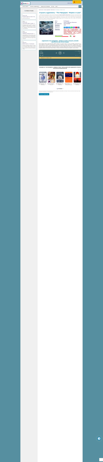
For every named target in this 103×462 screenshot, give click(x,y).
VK (78, 27)
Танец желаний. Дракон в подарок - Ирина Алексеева (29, 23)
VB (73, 27)
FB (66, 27)
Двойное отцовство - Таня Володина (28, 43)
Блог (56, 6)
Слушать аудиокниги (68, 22)
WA (71, 27)
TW (69, 27)
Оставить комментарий (44, 94)
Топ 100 (52, 6)
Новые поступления (45, 6)
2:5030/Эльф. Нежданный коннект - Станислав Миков (29, 33)
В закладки (70, 3)
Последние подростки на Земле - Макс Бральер (29, 16)
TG (64, 27)
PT (76, 27)
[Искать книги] (80, 6)
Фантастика (74, 22)
